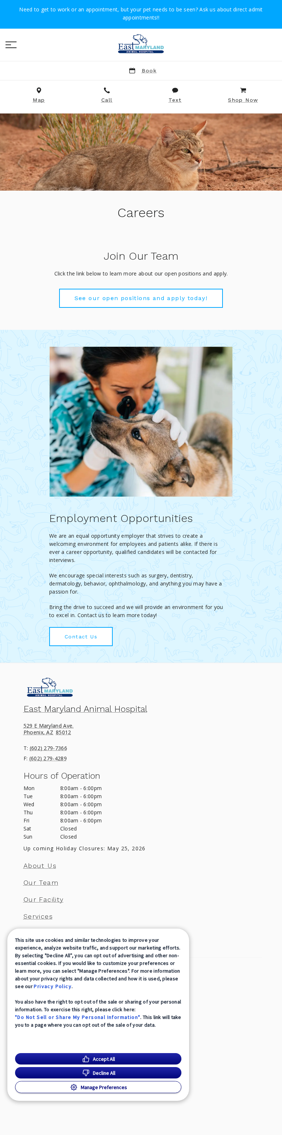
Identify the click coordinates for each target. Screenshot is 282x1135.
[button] (11, 45)
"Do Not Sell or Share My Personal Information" (77, 1017)
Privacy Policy (53, 986)
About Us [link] (40, 865)
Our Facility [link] (44, 899)
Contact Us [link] (81, 636)
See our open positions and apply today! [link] (141, 298)
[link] (141, 43)
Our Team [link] (41, 882)
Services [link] (38, 916)
